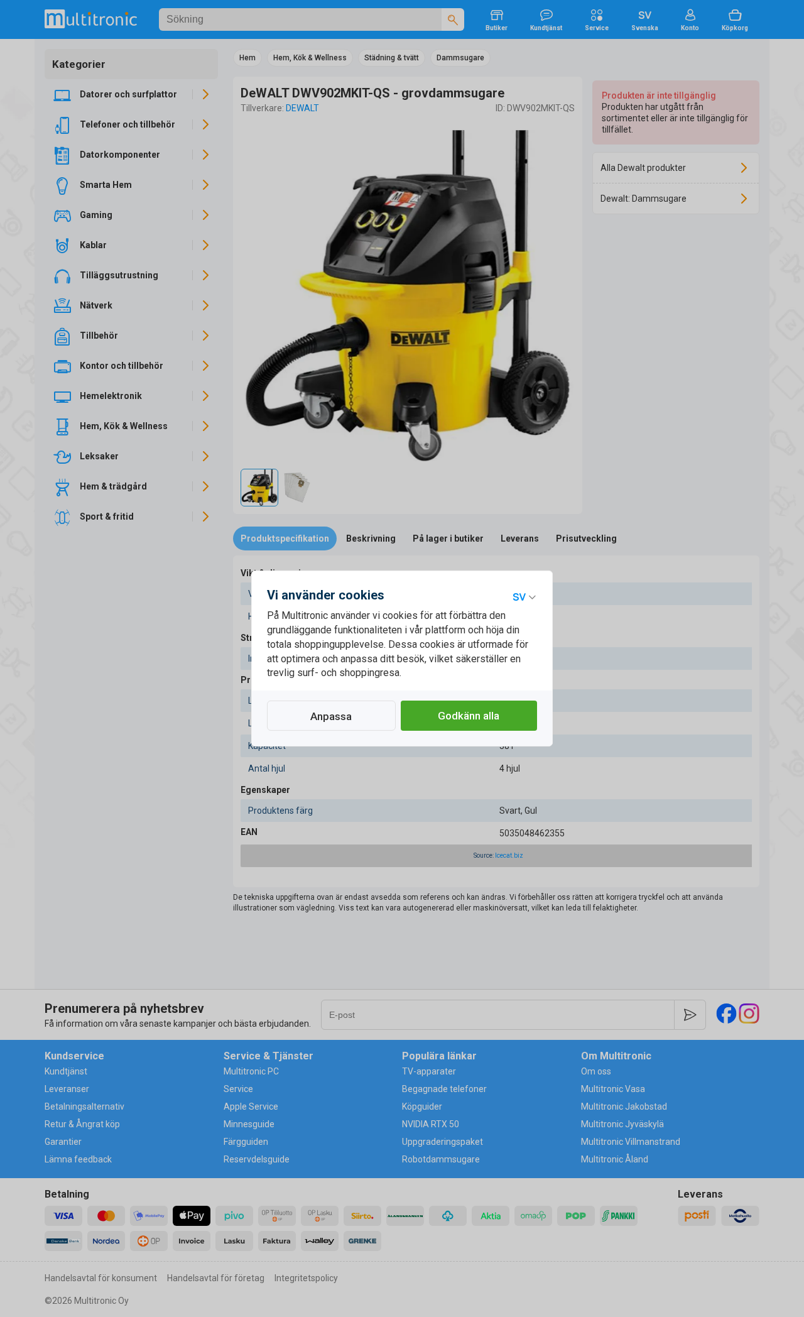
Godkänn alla (468, 715)
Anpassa (331, 716)
